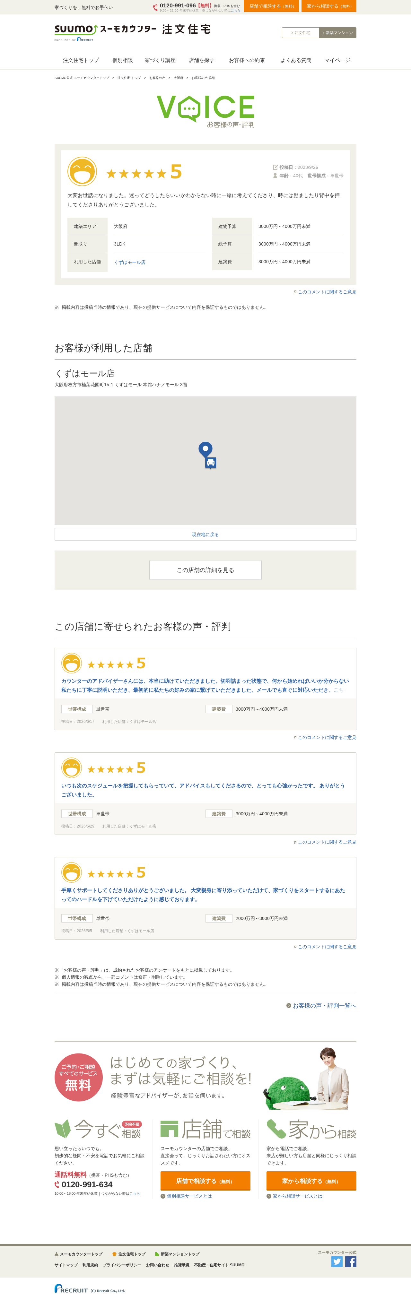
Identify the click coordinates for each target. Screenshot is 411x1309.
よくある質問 (296, 60)
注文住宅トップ (81, 60)
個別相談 (122, 60)
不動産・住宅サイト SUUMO (219, 1265)
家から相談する (330, 6)
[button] (205, 451)
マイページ (337, 60)
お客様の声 (157, 78)
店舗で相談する (272, 6)
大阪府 (178, 78)
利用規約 (90, 1265)
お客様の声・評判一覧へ (324, 1006)
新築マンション (339, 32)
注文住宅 (302, 32)
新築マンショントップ (180, 1254)
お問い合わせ (157, 1265)
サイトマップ (66, 1265)
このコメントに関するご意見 (327, 292)
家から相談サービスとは (297, 1196)
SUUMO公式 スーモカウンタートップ (82, 78)
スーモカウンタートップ (81, 1254)
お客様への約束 (247, 60)
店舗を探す (201, 60)
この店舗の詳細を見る (205, 570)
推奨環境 (181, 1265)
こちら (235, 10)
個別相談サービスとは (189, 1196)
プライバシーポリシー (122, 1265)
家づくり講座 (160, 60)
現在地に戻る (205, 534)
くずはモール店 (129, 262)
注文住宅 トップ (129, 78)
